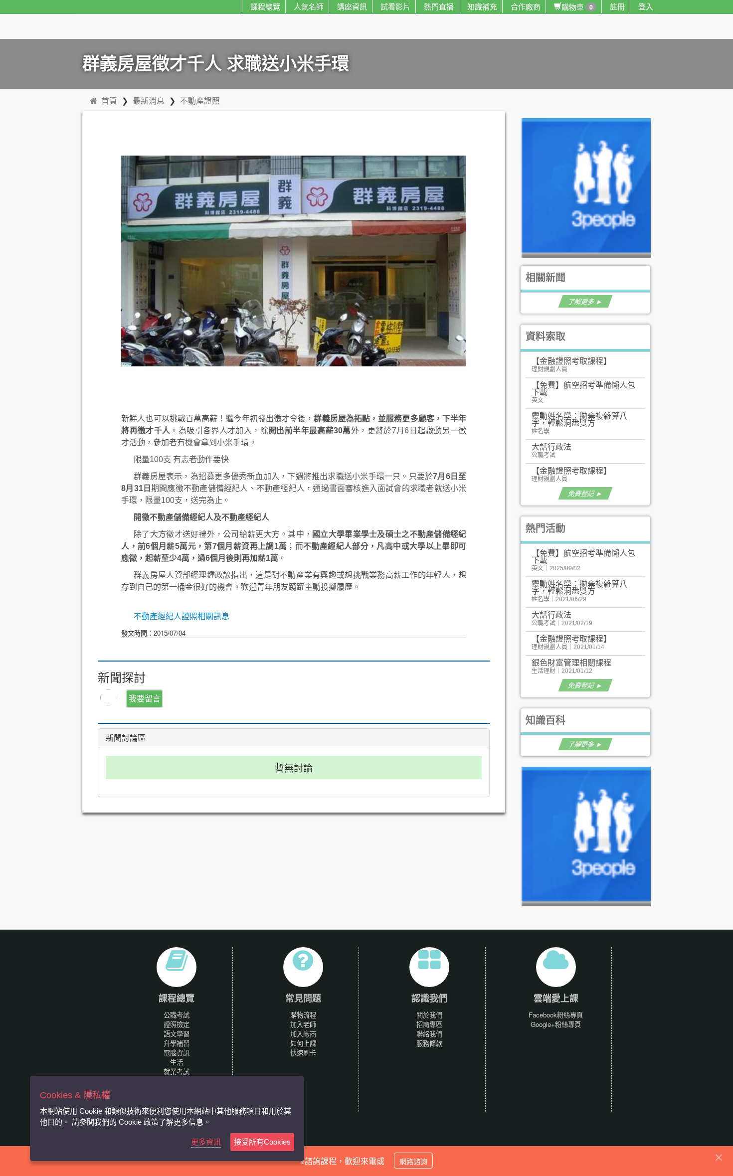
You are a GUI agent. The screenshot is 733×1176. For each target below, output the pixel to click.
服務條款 (429, 1043)
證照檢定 (176, 1024)
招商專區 (429, 1024)
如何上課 (303, 1043)
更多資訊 (206, 1142)
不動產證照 (200, 100)
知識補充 (482, 6)
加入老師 (303, 1024)
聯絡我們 (429, 1033)
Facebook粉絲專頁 (556, 1014)
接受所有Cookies (262, 1142)
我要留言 (145, 698)
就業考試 (176, 1071)
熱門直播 (439, 6)
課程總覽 (265, 6)
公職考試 (176, 1014)
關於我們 (429, 1014)
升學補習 (176, 1043)
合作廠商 (526, 6)
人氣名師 (309, 6)
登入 (645, 6)
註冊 (617, 6)
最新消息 (149, 100)
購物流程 (303, 1014)
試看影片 (395, 6)
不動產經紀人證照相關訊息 (181, 616)
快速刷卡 (303, 1052)
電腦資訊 (176, 1052)
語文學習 (176, 1033)
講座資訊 (352, 6)
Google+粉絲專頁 (556, 1024)
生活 (176, 1062)
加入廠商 (303, 1033)
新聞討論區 (126, 738)
